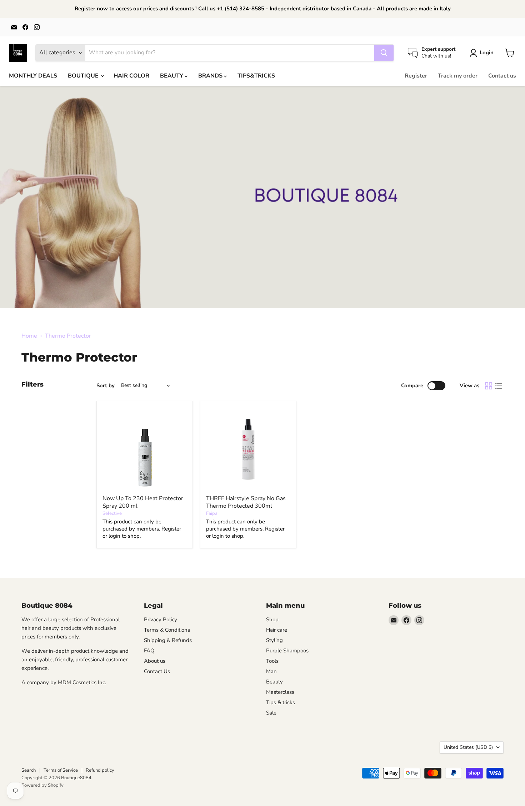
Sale (271, 712)
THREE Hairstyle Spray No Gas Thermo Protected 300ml (246, 502)
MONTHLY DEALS (33, 76)
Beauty (274, 681)
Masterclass (280, 692)
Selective (112, 513)
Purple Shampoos (287, 650)
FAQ (149, 650)
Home (29, 336)
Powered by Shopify (42, 785)
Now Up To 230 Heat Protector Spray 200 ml (142, 502)
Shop (272, 619)
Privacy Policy (160, 619)
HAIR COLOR (131, 76)
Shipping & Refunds (168, 640)
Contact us (502, 76)
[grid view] (489, 386)
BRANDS (211, 76)
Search (28, 770)
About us (154, 661)
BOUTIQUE (84, 76)
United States (468, 747)
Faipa (212, 513)
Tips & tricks (280, 702)
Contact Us (157, 671)
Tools (272, 661)
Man (271, 671)
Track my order (458, 76)
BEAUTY (172, 76)
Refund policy (100, 770)
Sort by (105, 386)
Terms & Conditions (167, 629)
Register (416, 76)
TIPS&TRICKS (256, 76)
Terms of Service (61, 770)
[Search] (384, 53)
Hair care (276, 629)
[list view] (499, 386)
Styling (274, 640)
